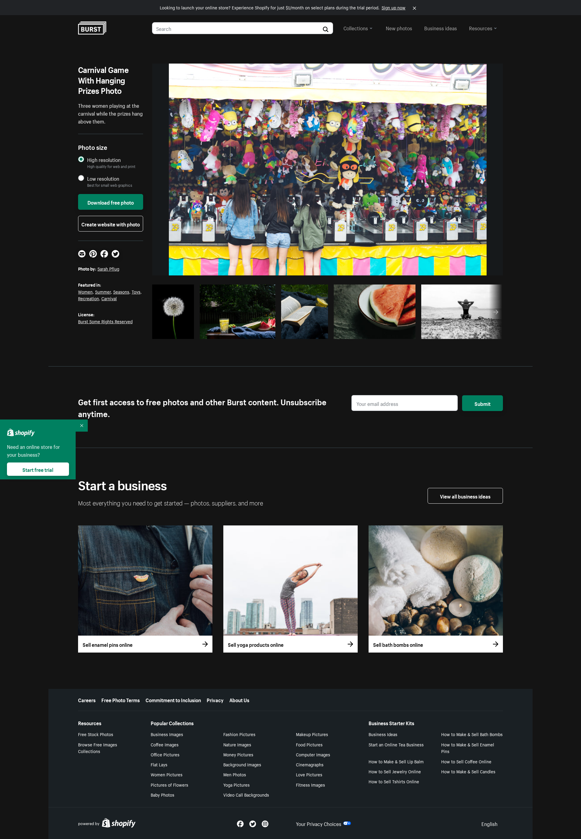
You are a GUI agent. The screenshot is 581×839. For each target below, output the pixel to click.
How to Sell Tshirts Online (394, 781)
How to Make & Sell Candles (468, 771)
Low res (178, 332)
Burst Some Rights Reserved (105, 321)
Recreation (88, 298)
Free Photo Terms (120, 699)
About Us (239, 699)
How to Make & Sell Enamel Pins (467, 748)
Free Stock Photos (95, 734)
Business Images (167, 734)
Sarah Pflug (108, 268)
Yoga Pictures (236, 784)
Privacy (215, 699)
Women (85, 291)
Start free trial (37, 469)
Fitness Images (310, 784)
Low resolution (103, 178)
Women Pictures (166, 774)
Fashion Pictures (239, 734)
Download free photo (110, 202)
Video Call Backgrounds (246, 794)
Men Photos (234, 774)
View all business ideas (465, 496)
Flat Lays (159, 764)
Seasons (121, 291)
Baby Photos (162, 794)
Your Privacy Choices (318, 823)
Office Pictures (165, 754)
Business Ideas (383, 734)
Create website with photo (110, 224)
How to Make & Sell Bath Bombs (472, 734)
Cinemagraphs (309, 764)
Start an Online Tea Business (396, 744)
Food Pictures (309, 744)
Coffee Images (165, 744)
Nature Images (237, 744)
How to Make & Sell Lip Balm (396, 761)
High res (234, 332)
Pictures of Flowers (169, 784)
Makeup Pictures (312, 734)
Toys (136, 291)
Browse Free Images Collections (97, 748)
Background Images (242, 764)
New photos (399, 27)
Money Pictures (238, 754)
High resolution (104, 159)
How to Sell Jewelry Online (395, 771)
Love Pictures (309, 774)
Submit (482, 403)
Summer (103, 291)
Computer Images (313, 754)
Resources (480, 27)
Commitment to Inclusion (173, 699)
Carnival (109, 298)
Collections (355, 27)
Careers (87, 699)
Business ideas (440, 27)
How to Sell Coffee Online (466, 761)
